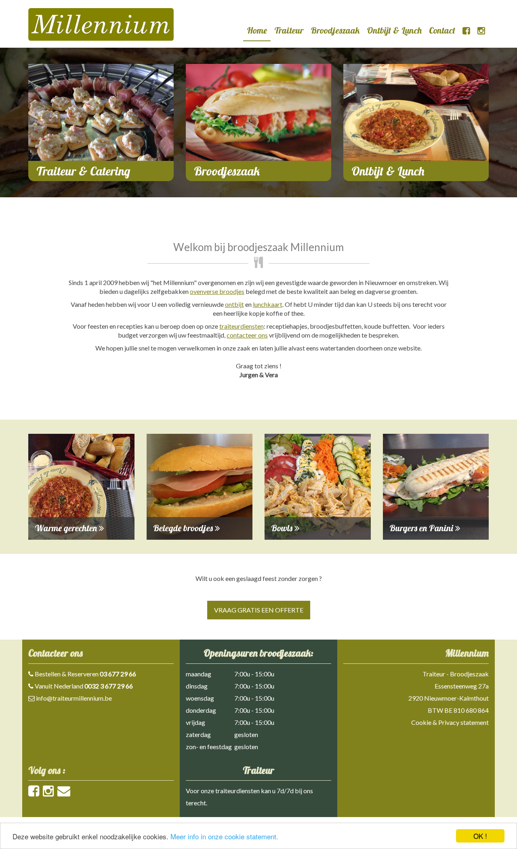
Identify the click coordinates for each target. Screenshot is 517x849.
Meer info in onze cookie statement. (224, 836)
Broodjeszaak (335, 30)
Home (257, 30)
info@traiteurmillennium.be (74, 698)
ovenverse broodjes (217, 291)
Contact (442, 30)
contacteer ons (247, 335)
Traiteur (288, 30)
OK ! (480, 836)
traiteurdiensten (241, 326)
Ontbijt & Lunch (394, 30)
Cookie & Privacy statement (450, 722)
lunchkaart (267, 304)
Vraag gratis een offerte (258, 610)
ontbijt (234, 304)
